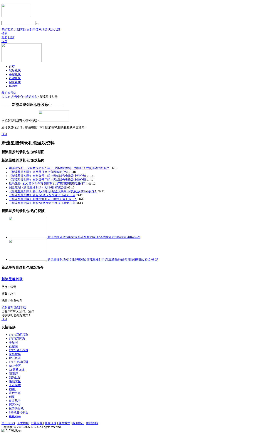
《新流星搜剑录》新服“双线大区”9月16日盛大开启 (42, 195)
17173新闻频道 (18, 334)
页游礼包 (15, 78)
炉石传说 (15, 358)
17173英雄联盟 (18, 361)
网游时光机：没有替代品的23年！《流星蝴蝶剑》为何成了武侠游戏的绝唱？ (59, 168)
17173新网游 (17, 338)
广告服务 (37, 423)
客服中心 (78, 423)
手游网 (13, 342)
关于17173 (8, 423)
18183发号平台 (18, 412)
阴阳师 (13, 373)
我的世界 (15, 377)
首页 (12, 66)
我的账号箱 (8, 92)
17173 (5, 96)
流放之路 (15, 393)
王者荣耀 (15, 385)
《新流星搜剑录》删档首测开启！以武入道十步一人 (43, 199)
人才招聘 (23, 423)
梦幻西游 (7, 29)
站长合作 (15, 82)
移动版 (13, 86)
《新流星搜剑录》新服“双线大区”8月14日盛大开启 (42, 203)
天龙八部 (54, 29)
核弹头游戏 (16, 408)
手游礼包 (15, 74)
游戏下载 (20, 307)
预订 (4, 134)
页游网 (13, 346)
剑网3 (12, 389)
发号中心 (17, 96)
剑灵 (12, 396)
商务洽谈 (50, 423)
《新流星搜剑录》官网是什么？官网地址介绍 (38, 171)
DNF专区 (15, 365)
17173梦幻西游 (18, 350)
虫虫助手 (15, 416)
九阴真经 (20, 29)
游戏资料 (7, 307)
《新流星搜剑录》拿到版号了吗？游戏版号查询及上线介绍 (47, 175)
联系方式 (64, 423)
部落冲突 (15, 404)
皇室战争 (15, 400)
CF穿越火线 (16, 369)
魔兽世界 (15, 354)
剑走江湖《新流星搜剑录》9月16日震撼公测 (38, 187)
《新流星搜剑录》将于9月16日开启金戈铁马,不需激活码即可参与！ (53, 191)
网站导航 (92, 423)
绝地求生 (15, 381)
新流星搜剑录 (12, 279)
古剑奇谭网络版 (37, 29)
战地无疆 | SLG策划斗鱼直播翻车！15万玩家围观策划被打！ (48, 183)
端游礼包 (15, 70)
